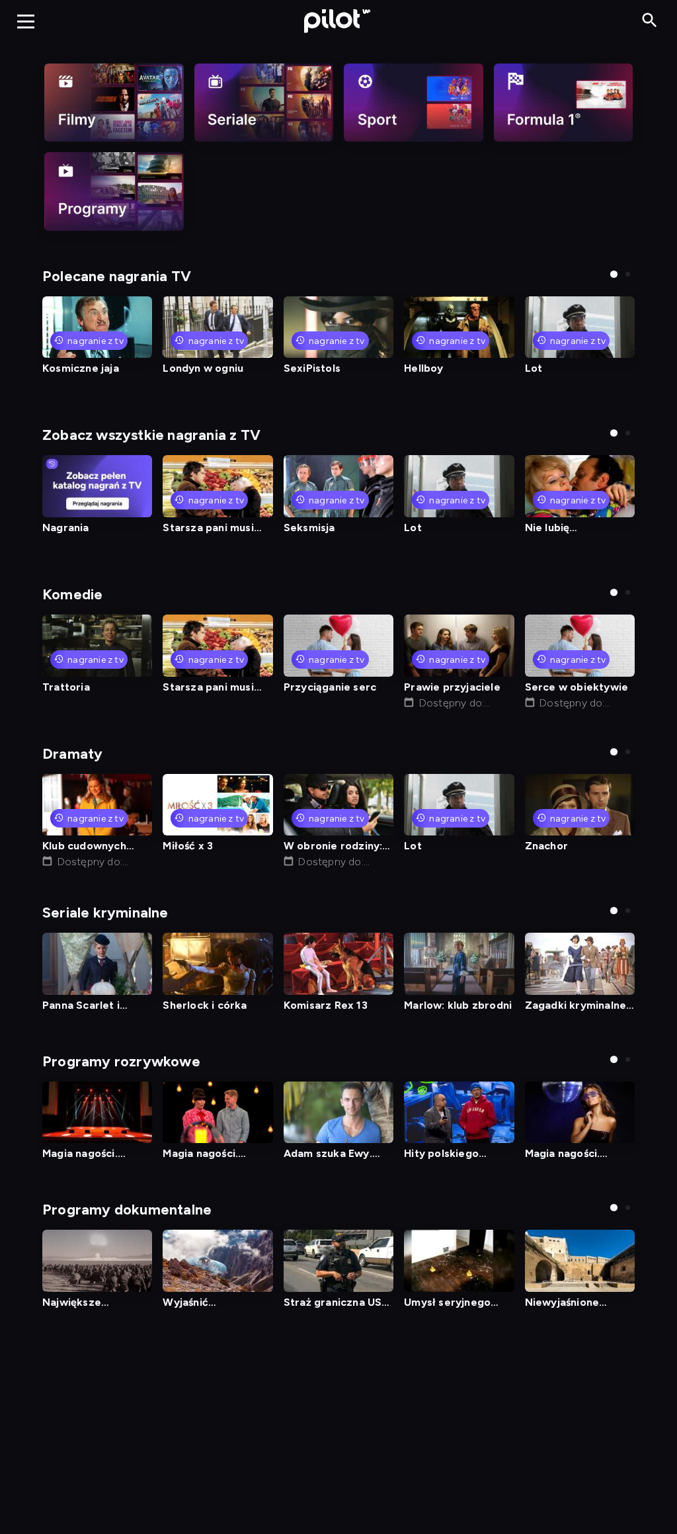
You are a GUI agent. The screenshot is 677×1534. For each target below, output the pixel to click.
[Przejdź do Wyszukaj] (649, 21)
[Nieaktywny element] (114, 103)
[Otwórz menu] (26, 21)
